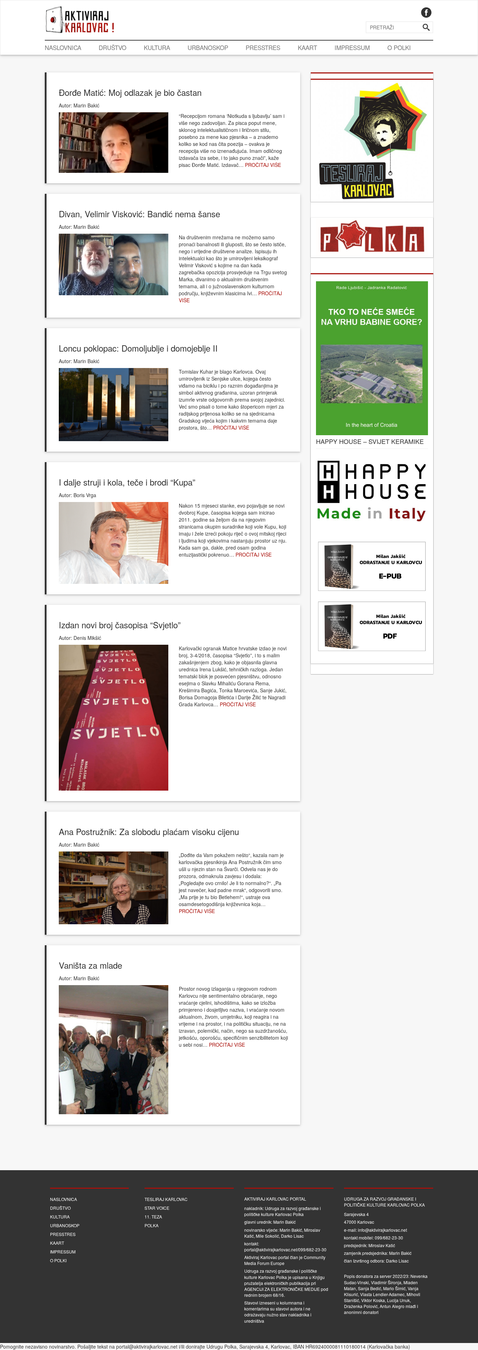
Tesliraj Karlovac (166, 1199)
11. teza (153, 1217)
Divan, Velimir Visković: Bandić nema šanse (139, 213)
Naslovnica (63, 47)
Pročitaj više (263, 164)
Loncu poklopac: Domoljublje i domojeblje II (138, 348)
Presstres (263, 47)
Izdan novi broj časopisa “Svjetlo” (120, 625)
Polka (152, 1225)
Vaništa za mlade (90, 965)
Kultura (157, 47)
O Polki (399, 47)
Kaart (307, 47)
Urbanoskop (208, 47)
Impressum (352, 47)
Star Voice (157, 1208)
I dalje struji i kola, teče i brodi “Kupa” (127, 482)
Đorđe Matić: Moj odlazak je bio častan (130, 92)
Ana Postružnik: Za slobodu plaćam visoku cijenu (149, 831)
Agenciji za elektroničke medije (282, 1289)
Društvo (112, 47)
